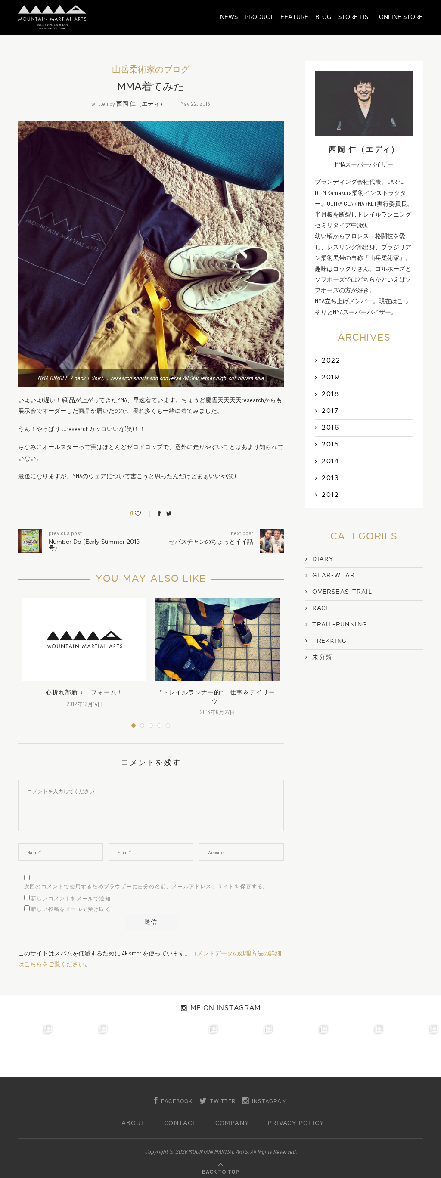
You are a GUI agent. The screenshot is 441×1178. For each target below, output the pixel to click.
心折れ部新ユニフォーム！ (84, 692)
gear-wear (333, 576)
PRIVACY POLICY (296, 1123)
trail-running (339, 625)
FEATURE (294, 17)
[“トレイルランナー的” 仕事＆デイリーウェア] (217, 639)
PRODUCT (259, 17)
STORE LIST (355, 17)
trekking (329, 641)
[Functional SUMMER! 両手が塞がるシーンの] (248, 1049)
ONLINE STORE (401, 17)
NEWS (229, 17)
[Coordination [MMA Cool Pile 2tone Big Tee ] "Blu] (27, 1049)
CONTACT (180, 1123)
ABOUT (133, 1123)
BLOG (323, 17)
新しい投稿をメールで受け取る (71, 909)
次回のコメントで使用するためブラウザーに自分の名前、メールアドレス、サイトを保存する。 (146, 886)
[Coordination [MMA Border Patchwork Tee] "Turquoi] (82, 1049)
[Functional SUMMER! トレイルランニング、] (192, 1049)
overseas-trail (342, 592)
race (321, 608)
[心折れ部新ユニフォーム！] (84, 639)
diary (322, 559)
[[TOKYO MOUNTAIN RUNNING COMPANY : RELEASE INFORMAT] (137, 1049)
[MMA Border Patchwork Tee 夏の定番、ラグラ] (358, 1049)
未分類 (322, 657)
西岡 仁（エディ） (141, 103)
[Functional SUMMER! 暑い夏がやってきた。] (413, 1049)
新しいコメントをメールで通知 (71, 899)
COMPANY (232, 1123)
